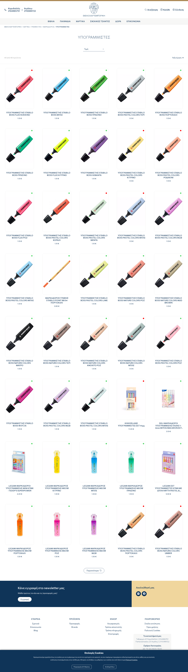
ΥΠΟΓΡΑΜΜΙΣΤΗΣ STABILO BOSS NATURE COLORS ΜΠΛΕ (131, 363)
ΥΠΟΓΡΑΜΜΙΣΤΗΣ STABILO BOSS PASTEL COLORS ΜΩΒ (168, 236)
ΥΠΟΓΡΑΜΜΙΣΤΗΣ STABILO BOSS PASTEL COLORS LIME (94, 299)
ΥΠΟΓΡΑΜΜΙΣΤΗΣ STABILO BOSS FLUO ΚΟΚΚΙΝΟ (19, 113)
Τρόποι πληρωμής (113, 630)
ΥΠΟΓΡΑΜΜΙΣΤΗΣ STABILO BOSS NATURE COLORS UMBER (168, 550)
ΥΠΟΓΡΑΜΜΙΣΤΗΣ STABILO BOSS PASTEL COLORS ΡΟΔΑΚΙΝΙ (168, 175)
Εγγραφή (25, 599)
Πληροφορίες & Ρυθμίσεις (81, 667)
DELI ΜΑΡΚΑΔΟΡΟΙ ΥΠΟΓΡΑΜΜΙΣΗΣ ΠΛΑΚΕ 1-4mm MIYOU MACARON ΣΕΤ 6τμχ (168, 426)
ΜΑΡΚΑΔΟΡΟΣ (48, 27)
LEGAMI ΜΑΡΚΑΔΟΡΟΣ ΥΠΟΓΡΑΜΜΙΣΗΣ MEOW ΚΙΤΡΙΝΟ (57, 488)
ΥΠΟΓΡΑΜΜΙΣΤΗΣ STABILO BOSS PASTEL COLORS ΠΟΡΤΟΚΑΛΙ (131, 550)
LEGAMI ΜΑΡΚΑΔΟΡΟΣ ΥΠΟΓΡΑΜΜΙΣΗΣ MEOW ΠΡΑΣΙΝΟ (131, 488)
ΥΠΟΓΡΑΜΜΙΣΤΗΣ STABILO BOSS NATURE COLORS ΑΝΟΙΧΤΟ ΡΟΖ (94, 363)
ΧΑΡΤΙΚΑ (26, 27)
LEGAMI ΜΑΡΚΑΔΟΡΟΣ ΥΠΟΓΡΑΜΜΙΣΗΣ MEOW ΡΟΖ (57, 550)
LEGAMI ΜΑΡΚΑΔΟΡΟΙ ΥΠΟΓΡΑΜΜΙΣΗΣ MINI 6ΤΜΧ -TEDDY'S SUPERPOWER (19, 488)
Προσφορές (74, 623)
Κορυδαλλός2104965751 (14, 9)
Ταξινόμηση (176, 58)
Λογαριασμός (113, 623)
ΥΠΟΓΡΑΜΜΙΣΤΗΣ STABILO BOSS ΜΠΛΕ (56, 113)
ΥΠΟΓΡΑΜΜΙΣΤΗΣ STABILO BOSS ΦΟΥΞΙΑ (19, 424)
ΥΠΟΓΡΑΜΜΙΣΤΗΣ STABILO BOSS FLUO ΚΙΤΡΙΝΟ (56, 174)
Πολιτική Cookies (152, 630)
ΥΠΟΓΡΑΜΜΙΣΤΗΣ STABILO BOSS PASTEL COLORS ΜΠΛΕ (131, 236)
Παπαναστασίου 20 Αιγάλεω (146, 641)
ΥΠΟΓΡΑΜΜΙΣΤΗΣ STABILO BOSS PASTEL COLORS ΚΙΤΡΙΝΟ (131, 175)
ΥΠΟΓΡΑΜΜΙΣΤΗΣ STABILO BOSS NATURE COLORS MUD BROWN (168, 300)
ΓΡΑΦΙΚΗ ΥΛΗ (36, 27)
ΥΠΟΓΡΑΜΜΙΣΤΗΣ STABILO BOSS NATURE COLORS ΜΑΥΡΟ (19, 363)
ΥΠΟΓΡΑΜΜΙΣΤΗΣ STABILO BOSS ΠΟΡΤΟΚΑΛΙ (168, 113)
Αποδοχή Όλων (110, 667)
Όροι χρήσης (152, 627)
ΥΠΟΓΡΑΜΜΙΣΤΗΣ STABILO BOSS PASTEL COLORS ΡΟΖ (168, 361)
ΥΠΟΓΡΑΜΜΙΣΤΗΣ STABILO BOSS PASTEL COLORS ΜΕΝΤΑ (94, 237)
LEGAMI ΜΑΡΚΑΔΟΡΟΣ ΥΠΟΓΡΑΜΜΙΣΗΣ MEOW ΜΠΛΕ (94, 488)
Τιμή (86, 49)
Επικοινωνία (35, 627)
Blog (36, 630)
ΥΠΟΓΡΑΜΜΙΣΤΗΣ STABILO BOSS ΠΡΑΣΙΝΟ (94, 113)
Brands (74, 627)
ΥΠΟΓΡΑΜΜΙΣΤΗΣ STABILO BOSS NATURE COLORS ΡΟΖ (131, 299)
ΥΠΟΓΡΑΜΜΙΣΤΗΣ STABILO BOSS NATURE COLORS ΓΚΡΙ (56, 361)
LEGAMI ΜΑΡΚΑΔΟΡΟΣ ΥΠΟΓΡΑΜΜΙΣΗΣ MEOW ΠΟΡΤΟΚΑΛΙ (20, 550)
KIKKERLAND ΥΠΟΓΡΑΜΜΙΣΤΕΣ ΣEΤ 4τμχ (131, 424)
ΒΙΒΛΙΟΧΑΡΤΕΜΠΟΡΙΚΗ (12, 27)
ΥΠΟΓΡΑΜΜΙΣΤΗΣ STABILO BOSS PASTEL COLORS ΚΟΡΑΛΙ (56, 237)
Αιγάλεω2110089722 (30, 9)
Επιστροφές (113, 634)
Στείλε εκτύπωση (152, 623)
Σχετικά (35, 623)
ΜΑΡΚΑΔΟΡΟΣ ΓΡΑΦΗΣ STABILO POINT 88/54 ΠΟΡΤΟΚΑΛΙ (56, 300)
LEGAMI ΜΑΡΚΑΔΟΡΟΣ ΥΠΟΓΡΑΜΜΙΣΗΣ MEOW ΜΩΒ (94, 550)
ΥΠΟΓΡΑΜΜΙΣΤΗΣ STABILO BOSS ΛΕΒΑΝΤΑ (94, 174)
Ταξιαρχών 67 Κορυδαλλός (146, 639)
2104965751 (163, 639)
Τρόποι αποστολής (113, 627)
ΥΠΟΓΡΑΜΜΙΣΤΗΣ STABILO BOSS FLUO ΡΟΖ (19, 236)
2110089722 (164, 641)
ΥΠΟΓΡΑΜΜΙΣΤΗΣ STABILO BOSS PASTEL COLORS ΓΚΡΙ (131, 113)
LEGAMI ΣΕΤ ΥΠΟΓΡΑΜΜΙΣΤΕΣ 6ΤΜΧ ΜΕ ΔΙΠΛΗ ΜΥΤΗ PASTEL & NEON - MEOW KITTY (168, 489)
